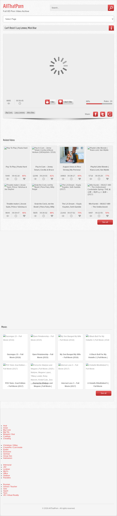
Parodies (7, 478)
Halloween (7, 458)
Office (5, 473)
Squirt (5, 491)
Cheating (7, 438)
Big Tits (6, 432)
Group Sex (7, 456)
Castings (7, 436)
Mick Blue (30, 112)
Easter (6, 450)
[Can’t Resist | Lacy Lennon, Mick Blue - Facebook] (95, 114)
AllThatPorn (13, 6)
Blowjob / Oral (9, 434)
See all (105, 222)
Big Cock (9, 112)
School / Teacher (10, 487)
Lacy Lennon (20, 112)
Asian (5, 428)
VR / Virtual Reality (11, 495)
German (6, 454)
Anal (5, 426)
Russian (6, 484)
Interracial (7, 465)
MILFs (5, 471)
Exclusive (7, 452)
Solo (5, 489)
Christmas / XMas (10, 445)
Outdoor (6, 476)
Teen (5, 493)
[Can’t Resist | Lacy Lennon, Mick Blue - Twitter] (102, 114)
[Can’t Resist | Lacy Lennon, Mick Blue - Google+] (109, 114)
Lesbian (6, 469)
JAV (4, 467)
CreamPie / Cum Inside (12, 447)
